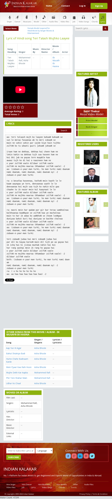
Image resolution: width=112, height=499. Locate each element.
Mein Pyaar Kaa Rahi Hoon (19, 367)
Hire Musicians (44, 484)
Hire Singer (10, 484)
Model (36, 21)
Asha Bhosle (40, 348)
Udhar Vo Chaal (13, 383)
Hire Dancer (27, 484)
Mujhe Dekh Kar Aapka (17, 372)
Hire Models (62, 484)
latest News (11, 28)
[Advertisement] (56, 91)
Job (74, 21)
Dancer (18, 21)
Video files (65, 21)
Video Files (10, 487)
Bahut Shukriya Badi (15, 353)
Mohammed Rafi (42, 372)
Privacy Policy (84, 494)
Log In (82, 5)
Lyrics (102, 21)
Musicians (27, 21)
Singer (9, 21)
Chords (95, 21)
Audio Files (88, 484)
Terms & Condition (99, 494)
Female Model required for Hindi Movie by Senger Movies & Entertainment (41, 30)
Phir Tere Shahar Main (16, 378)
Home (49, 5)
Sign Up (99, 6)
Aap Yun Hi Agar (13, 348)
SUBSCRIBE (13, 457)
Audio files (53, 21)
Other (44, 21)
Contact (65, 5)
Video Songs (84, 21)
